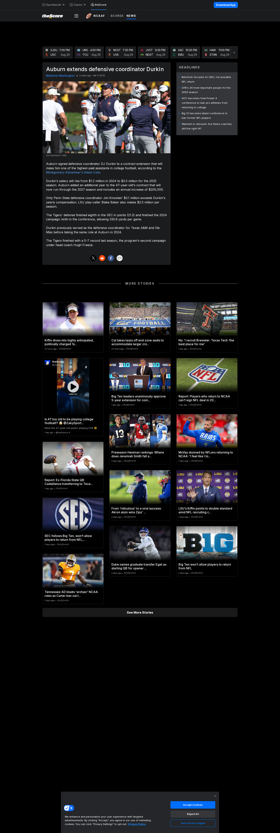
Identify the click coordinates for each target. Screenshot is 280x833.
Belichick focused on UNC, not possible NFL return (206, 79)
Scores (117, 15)
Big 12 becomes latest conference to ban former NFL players (205, 115)
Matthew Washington (60, 75)
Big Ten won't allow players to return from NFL (204, 566)
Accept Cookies (193, 804)
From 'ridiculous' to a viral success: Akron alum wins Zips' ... (136, 510)
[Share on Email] (120, 258)
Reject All (193, 813)
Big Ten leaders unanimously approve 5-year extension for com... (138, 398)
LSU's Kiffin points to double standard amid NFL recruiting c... (205, 510)
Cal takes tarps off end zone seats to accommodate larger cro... (137, 342)
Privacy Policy (137, 824)
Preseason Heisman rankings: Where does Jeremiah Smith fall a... (137, 454)
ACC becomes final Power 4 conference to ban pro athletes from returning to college (205, 103)
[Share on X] (93, 258)
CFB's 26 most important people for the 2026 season (206, 90)
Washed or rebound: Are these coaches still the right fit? (207, 126)
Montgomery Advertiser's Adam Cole (73, 172)
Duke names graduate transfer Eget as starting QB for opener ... (138, 566)
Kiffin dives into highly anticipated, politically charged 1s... (69, 342)
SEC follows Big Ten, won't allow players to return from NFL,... (68, 538)
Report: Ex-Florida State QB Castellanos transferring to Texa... (69, 482)
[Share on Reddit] (102, 258)
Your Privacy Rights (193, 823)
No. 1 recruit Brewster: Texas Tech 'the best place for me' (206, 342)
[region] (140, 812)
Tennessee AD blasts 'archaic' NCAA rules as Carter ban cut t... (71, 594)
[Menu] (76, 16)
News (131, 15)
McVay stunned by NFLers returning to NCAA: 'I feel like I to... (205, 454)
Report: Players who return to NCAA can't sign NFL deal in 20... (204, 398)
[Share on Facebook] (111, 258)
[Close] (215, 796)
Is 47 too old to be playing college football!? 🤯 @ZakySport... (69, 421)
